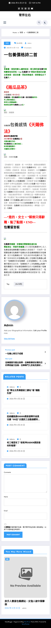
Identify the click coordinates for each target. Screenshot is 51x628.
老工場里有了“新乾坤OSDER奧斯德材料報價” (23, 444)
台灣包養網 (28, 203)
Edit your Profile (40, 330)
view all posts (9, 339)
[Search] (39, 23)
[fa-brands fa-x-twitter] (22, 8)
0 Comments (27, 48)
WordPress (27, 622)
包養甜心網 (18, 200)
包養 (41, 69)
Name (6, 497)
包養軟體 (12, 176)
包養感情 (7, 125)
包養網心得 (23, 258)
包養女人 (24, 250)
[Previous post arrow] (45, 352)
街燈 (7, 43)
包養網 (8, 95)
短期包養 (7, 252)
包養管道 (37, 266)
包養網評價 (13, 136)
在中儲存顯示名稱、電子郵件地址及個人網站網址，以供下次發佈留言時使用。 (25, 528)
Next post (8, 359)
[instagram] (29, 8)
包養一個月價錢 (26, 97)
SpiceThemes (25, 624)
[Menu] (5, 22)
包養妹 (23, 264)
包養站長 (7, 250)
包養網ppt (37, 264)
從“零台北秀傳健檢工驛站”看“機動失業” (23, 392)
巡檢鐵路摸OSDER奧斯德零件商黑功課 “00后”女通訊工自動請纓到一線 (23, 418)
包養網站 (16, 139)
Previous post (10, 350)
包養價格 (7, 97)
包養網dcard (17, 105)
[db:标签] (19, 43)
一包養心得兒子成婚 (14, 353)
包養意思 (8, 144)
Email (6, 511)
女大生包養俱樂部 (31, 252)
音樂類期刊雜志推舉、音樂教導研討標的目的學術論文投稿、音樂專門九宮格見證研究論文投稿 (23, 364)
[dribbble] (25, 8)
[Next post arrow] (45, 363)
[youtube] (32, 8)
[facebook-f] (19, 8)
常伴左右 (25, 15)
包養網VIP (26, 72)
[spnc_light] (45, 22)
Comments (7, 472)
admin (30, 43)
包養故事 (21, 181)
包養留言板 (12, 227)
